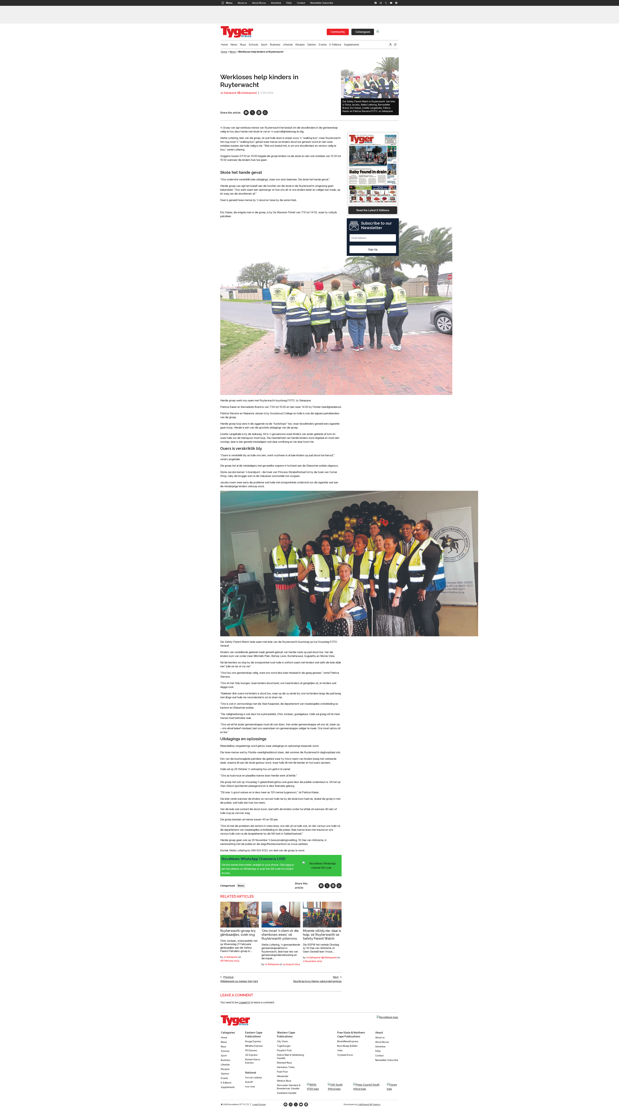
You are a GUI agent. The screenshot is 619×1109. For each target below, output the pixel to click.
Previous (228, 977)
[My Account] (390, 44)
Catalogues (362, 31)
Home (224, 51)
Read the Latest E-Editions (372, 210)
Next (336, 977)
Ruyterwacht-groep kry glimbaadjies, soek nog (237, 933)
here (289, 864)
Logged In (244, 1002)
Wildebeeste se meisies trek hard (239, 981)
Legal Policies (259, 1104)
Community (338, 31)
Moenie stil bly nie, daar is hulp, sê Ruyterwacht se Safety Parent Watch (322, 934)
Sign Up (373, 249)
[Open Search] (395, 44)
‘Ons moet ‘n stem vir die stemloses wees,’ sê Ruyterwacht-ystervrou (280, 934)
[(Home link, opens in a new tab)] (235, 1020)
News (233, 51)
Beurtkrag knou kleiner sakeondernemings (317, 981)
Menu (229, 2)
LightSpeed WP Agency (369, 1104)
